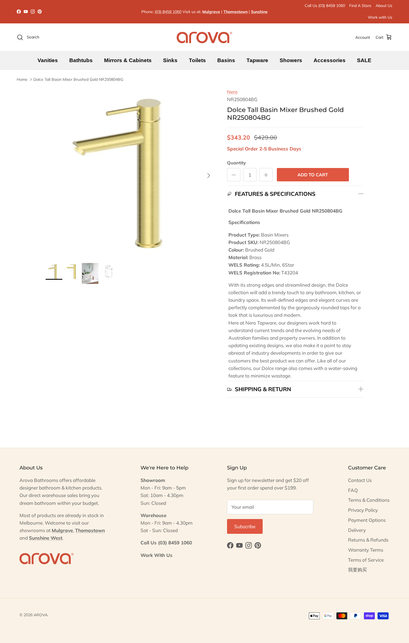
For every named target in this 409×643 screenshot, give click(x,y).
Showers (291, 60)
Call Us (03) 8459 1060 (325, 5)
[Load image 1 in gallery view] (130, 172)
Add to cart (312, 174)
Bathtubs (81, 60)
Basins (226, 60)
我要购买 (357, 570)
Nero (232, 92)
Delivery (357, 530)
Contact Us (360, 480)
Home (22, 79)
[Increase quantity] (266, 174)
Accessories (330, 60)
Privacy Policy (363, 510)
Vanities (48, 60)
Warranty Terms (365, 550)
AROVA (41, 614)
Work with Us (380, 17)
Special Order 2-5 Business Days (264, 149)
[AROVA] (204, 37)
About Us (384, 5)
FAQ (353, 490)
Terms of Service (366, 560)
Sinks (170, 60)
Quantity (236, 162)
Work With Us (157, 555)
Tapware (257, 60)
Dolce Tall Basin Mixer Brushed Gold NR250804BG (78, 79)
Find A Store (360, 5)
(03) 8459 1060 (168, 11)
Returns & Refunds (368, 540)
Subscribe (244, 526)
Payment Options (367, 520)
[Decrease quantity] (233, 174)
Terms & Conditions (369, 500)
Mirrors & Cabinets (128, 60)
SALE (364, 60)
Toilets (197, 60)
